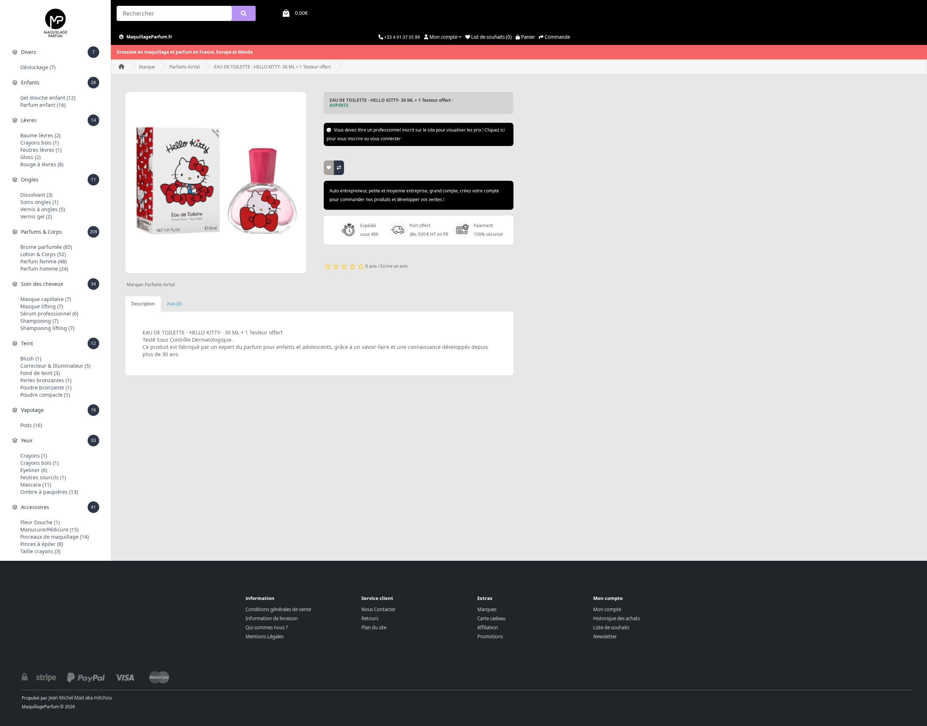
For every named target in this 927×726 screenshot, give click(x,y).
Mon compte (607, 609)
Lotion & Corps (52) (43, 254)
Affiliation (487, 627)
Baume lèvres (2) (40, 135)
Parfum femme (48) (43, 261)
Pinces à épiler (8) (41, 544)
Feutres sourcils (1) (43, 477)
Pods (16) (31, 425)
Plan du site (373, 627)
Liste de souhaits (611, 627)
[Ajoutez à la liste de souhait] (329, 167)
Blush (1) (30, 358)
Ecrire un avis (394, 266)
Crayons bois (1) (39, 142)
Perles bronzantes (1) (45, 380)
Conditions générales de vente (278, 609)
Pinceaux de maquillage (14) (54, 536)
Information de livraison (272, 618)
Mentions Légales (265, 636)
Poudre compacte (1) (45, 394)
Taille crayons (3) (40, 551)
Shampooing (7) (39, 320)
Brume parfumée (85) (46, 246)
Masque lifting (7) (41, 306)
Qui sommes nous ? (267, 627)
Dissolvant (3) (36, 194)
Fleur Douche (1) (40, 522)
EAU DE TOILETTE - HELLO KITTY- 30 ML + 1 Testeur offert (272, 67)
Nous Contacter (378, 609)
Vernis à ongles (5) (42, 209)
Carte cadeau (491, 618)
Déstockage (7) (37, 67)
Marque (147, 67)
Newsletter (605, 636)
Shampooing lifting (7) (47, 328)
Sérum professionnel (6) (49, 313)
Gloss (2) (30, 157)
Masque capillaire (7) (45, 299)
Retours (369, 618)
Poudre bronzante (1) (45, 387)
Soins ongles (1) (39, 202)
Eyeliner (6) (33, 470)
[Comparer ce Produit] (339, 167)
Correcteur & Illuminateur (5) (55, 365)
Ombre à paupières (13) (49, 491)
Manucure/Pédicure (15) (49, 529)
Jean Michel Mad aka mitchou (80, 697)
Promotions (490, 636)
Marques (486, 609)
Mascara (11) (35, 484)
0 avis (371, 266)
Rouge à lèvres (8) (41, 164)
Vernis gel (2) (36, 216)
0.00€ (301, 12)
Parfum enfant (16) (43, 104)
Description (143, 304)
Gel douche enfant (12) (47, 97)
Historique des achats (616, 618)
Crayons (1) (33, 455)
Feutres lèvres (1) (41, 149)
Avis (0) (174, 304)
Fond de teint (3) (40, 373)
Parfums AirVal (184, 67)
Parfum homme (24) (44, 268)
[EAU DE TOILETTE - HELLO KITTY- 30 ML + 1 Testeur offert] (215, 182)
